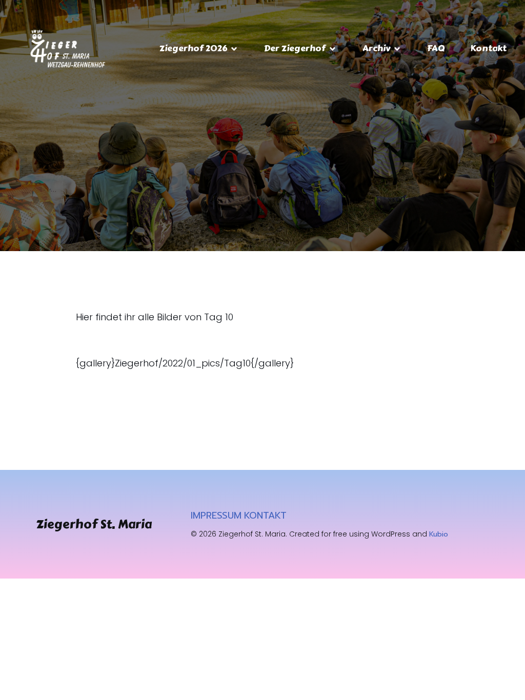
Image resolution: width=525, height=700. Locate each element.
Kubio (438, 534)
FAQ (436, 48)
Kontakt (488, 48)
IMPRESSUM (216, 515)
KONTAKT (265, 515)
